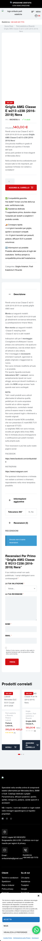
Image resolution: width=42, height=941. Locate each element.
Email (8, 635)
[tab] (21, 294)
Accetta (8, 920)
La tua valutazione (14, 583)
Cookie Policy (7, 938)
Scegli (8, 747)
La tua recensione (14, 594)
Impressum (35, 938)
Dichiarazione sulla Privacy (22, 938)
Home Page (8, 26)
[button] (38, 896)
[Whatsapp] (11, 819)
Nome (8, 624)
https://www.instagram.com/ (16, 471)
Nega (6, 926)
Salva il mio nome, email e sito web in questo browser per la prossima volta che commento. (20, 652)
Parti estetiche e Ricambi (25, 26)
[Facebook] (3, 819)
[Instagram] (7, 819)
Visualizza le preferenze (15, 932)
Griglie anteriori (21, 266)
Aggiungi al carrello (19, 187)
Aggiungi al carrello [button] (30, 745)
